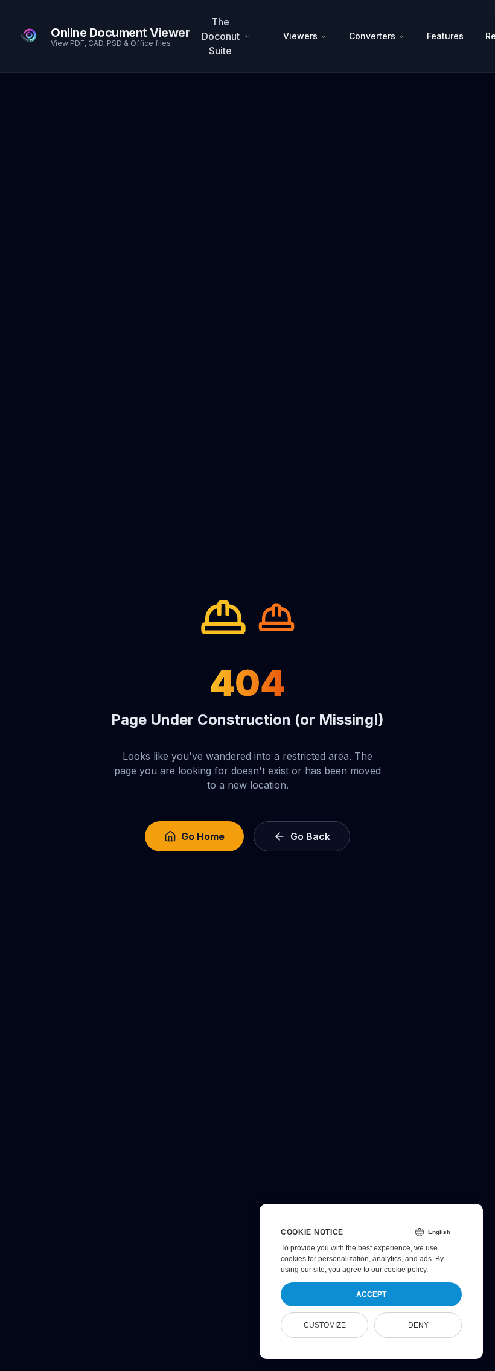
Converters (372, 36)
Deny (418, 1325)
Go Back (310, 836)
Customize (325, 1325)
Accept (371, 1294)
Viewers (300, 36)
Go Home (203, 836)
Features (445, 36)
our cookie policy (398, 1269)
